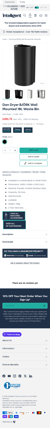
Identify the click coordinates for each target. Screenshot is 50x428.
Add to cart (33, 150)
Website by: (8, 421)
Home (4, 39)
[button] (40, 15)
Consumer (10, 2)
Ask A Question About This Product (25, 263)
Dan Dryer (6, 114)
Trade (22, 2)
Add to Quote (33, 157)
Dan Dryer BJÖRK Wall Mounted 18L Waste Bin (25, 39)
